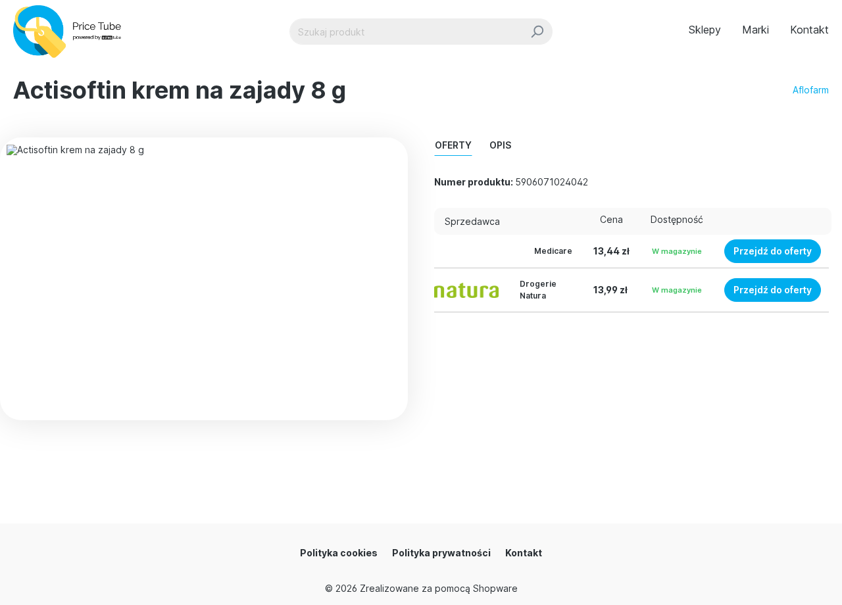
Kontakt (523, 552)
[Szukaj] (537, 31)
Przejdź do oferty (772, 250)
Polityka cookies (339, 552)
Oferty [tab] (453, 145)
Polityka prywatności (441, 552)
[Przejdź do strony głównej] (72, 31)
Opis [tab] (500, 145)
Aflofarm (811, 89)
